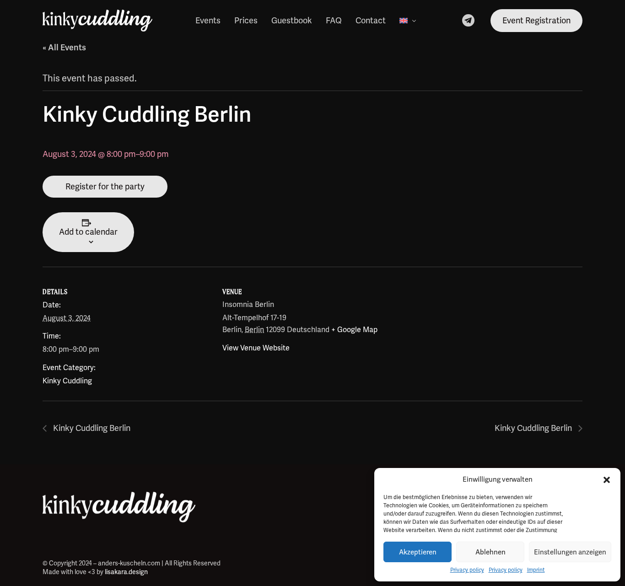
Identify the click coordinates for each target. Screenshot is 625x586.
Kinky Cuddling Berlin (90, 428)
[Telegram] (468, 20)
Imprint (536, 570)
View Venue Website (256, 348)
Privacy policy (467, 570)
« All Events (64, 48)
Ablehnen (490, 552)
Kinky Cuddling (67, 381)
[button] (606, 479)
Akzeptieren (417, 552)
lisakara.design (126, 572)
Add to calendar (88, 232)
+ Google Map (354, 329)
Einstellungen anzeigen (570, 552)
